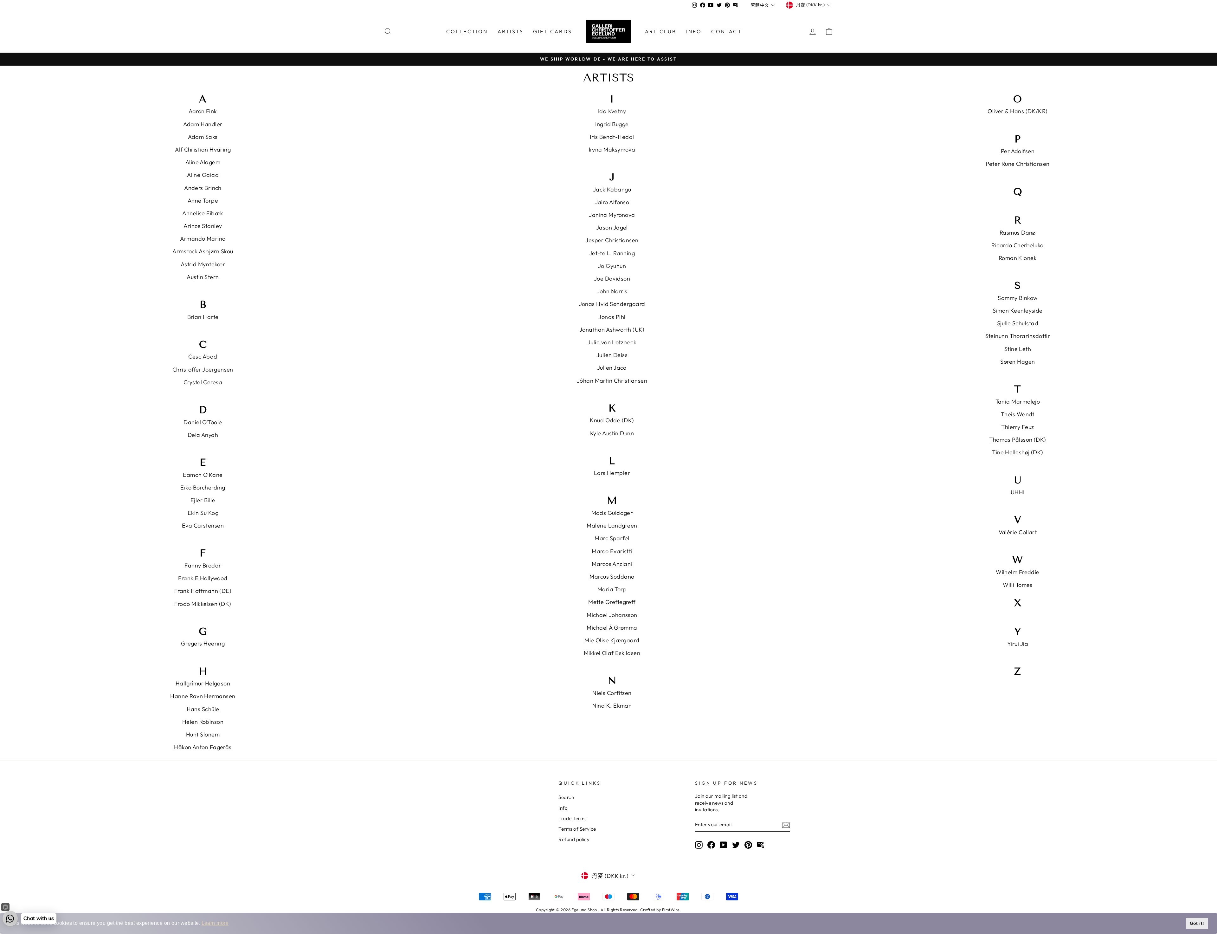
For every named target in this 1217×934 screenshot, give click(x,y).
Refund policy (573, 839)
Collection (467, 31)
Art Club (661, 31)
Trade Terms (572, 818)
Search (566, 797)
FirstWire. (671, 909)
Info (694, 31)
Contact (726, 31)
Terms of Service (577, 829)
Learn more (215, 923)
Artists (511, 31)
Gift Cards (552, 31)
